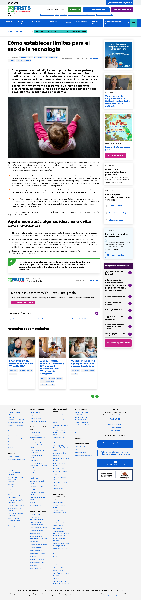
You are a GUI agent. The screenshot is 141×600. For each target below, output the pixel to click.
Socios (10, 445)
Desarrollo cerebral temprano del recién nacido (36, 445)
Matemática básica (36, 551)
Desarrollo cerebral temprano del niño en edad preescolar (60, 513)
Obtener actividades (117, 255)
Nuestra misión (13, 436)
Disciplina (11, 60)
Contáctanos (12, 448)
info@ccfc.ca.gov (122, 415)
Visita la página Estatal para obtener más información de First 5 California (115, 453)
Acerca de (9, 22)
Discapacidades (80, 433)
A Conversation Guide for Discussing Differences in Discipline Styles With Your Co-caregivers (52, 367)
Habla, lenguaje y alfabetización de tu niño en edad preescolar (61, 533)
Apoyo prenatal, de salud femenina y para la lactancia (16, 479)
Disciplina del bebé (36, 531)
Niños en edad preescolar (38, 421)
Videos (68, 23)
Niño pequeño (38, 57)
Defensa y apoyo (13, 442)
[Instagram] (17, 3)
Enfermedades (35, 460)
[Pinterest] (12, 3)
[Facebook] (9, 3)
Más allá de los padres (37, 486)
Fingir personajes (116, 220)
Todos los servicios (14, 457)
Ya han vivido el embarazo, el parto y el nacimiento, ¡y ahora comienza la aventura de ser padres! (118, 179)
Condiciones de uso (115, 428)
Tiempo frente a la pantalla (24, 60)
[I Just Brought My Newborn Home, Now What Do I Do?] (21, 347)
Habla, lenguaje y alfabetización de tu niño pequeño (61, 448)
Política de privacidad (115, 425)
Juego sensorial (115, 206)
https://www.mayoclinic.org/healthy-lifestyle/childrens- (30, 319)
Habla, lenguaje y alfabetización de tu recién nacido (39, 465)
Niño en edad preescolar (50, 57)
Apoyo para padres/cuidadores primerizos (115, 172)
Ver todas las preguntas (118, 342)
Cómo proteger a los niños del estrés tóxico (115, 444)
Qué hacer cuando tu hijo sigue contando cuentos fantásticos (83, 363)
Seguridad (22, 370)
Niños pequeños (35, 418)
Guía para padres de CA (113, 22)
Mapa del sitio (115, 431)
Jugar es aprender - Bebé (38, 545)
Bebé (30, 57)
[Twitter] (15, 3)
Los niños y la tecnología (16, 505)
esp (134, 23)
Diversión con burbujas (118, 213)
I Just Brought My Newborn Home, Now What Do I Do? (21, 363)
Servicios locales (35, 506)
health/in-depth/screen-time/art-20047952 (70, 319)
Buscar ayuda (20, 22)
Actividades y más (81, 22)
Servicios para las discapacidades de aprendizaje (14, 521)
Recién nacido (23, 57)
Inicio (10, 31)
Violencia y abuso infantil (16, 526)
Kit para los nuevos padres (49, 15)
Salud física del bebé (37, 563)
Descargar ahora (115, 155)
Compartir (94, 59)
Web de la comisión (121, 10)
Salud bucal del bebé (37, 560)
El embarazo (90, 15)
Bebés (32, 415)
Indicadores (13, 373)
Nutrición (33, 489)
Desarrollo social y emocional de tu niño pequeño (59, 432)
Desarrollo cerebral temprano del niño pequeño (59, 420)
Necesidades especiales (104, 15)
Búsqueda (74, 9)
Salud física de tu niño (60, 483)
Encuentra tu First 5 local (95, 10)
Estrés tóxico (95, 22)
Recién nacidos (35, 412)
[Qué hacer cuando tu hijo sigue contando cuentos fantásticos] (83, 347)
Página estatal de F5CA (15, 439)
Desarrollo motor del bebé (38, 528)
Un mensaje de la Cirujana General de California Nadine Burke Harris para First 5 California (117, 101)
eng (127, 23)
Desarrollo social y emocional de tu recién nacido (37, 438)
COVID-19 (63, 15)
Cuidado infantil (35, 433)
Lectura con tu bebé (36, 548)
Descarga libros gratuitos (16, 423)
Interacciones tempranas (77, 15)
